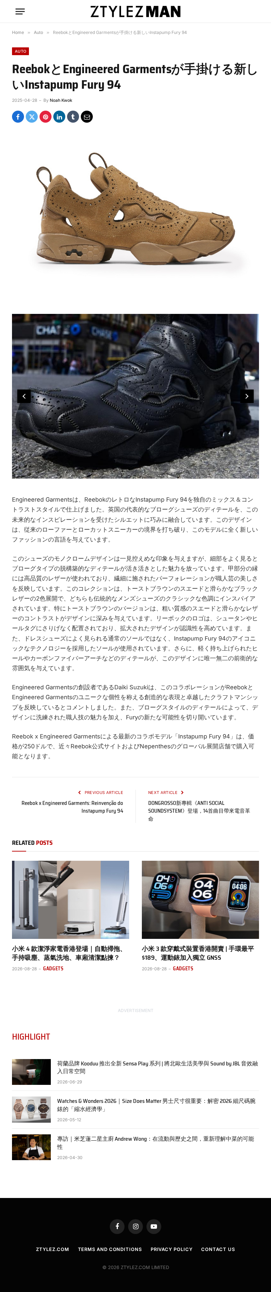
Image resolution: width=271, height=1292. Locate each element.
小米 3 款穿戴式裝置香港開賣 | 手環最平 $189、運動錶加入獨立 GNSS (198, 953)
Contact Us (218, 1249)
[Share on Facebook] (18, 117)
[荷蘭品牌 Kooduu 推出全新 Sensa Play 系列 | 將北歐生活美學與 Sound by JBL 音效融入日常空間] (31, 1072)
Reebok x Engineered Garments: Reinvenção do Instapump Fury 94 (72, 807)
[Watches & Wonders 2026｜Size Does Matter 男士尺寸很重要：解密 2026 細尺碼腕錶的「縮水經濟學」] (31, 1109)
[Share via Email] (87, 117)
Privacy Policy (172, 1249)
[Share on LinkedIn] (59, 117)
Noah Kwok (61, 100)
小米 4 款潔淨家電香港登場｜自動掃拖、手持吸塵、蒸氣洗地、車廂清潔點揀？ (69, 953)
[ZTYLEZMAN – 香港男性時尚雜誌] (135, 11)
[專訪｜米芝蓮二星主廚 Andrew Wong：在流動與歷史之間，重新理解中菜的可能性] (31, 1147)
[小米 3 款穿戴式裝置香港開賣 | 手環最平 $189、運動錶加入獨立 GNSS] (200, 900)
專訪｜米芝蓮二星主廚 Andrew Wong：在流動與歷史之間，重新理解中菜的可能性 (155, 1143)
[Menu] (20, 11)
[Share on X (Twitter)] (32, 117)
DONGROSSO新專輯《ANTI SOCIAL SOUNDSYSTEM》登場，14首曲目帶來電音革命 (199, 811)
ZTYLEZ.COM (52, 1249)
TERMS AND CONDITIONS (110, 1249)
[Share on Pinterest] (46, 117)
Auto (20, 51)
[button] (24, 396)
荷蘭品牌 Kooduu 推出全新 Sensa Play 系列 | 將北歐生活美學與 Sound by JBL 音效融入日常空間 (157, 1068)
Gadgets (53, 968)
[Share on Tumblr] (73, 117)
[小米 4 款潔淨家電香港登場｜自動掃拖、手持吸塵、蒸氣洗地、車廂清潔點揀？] (70, 900)
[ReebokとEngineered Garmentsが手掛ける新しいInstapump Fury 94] (135, 214)
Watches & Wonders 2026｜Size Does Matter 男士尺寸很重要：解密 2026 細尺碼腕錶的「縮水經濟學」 (156, 1105)
